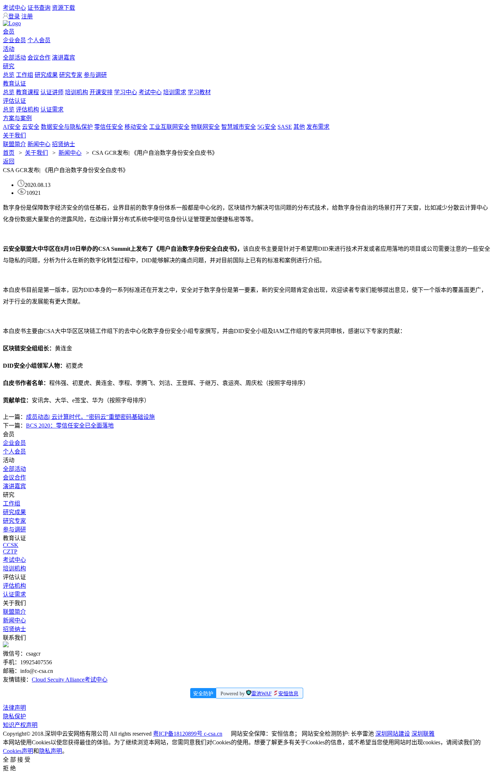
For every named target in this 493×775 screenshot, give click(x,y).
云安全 (30, 127)
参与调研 (95, 75)
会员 (8, 32)
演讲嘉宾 (63, 57)
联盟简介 (14, 144)
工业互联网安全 (169, 127)
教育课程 (27, 92)
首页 (8, 153)
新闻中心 (39, 144)
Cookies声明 (18, 751)
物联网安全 (205, 127)
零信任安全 (108, 127)
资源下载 (63, 8)
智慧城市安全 (238, 127)
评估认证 (14, 101)
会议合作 (39, 57)
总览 (8, 75)
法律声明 (14, 708)
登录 (14, 16)
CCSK (10, 545)
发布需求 (318, 127)
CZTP (10, 551)
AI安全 (12, 127)
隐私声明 (50, 751)
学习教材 (199, 92)
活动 (8, 49)
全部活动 (14, 57)
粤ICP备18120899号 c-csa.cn (187, 734)
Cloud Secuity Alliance (58, 680)
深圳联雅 (423, 734)
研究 (8, 66)
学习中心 (125, 92)
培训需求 (174, 92)
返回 (8, 161)
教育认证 (14, 83)
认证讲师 (52, 92)
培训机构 (76, 92)
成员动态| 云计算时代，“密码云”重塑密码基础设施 (90, 417)
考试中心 (14, 8)
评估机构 (27, 109)
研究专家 (70, 75)
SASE (285, 127)
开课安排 (101, 92)
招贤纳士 (63, 144)
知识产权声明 (20, 725)
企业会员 (14, 40)
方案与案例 (17, 118)
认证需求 (52, 109)
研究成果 (46, 75)
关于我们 (14, 135)
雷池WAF (261, 693)
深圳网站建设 (392, 734)
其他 (299, 127)
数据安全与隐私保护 (67, 127)
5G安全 (266, 127)
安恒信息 (288, 693)
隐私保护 (14, 716)
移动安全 (136, 127)
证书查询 (39, 8)
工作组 (24, 75)
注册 (27, 16)
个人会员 (39, 40)
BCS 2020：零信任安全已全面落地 (70, 425)
